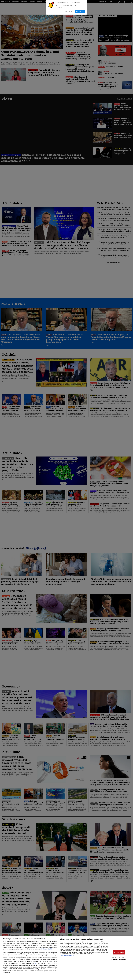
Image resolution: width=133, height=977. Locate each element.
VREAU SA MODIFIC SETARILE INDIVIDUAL (118, 958)
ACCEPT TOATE (119, 952)
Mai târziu (68, 11)
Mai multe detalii (46, 949)
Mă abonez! (80, 11)
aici (35, 963)
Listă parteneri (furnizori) (68, 955)
